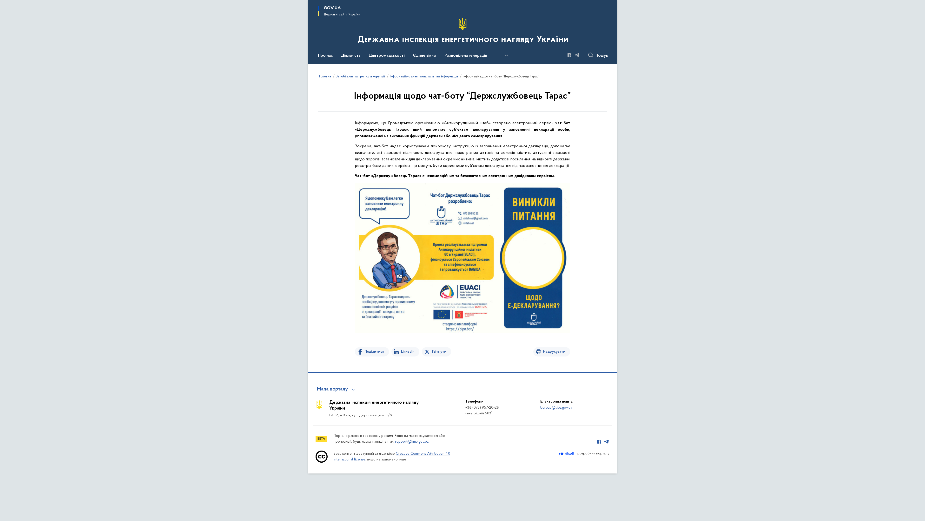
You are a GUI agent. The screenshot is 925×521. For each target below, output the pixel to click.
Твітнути (438, 352)
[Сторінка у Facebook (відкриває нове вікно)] (569, 55)
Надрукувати (554, 352)
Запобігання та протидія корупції (360, 76)
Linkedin (408, 352)
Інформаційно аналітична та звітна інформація (424, 76)
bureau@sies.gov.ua (556, 408)
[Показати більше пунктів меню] (506, 55)
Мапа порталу (332, 389)
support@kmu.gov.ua (412, 442)
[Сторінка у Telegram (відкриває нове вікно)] (577, 55)
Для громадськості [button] (387, 56)
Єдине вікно (424, 56)
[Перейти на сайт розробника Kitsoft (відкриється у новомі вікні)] (567, 453)
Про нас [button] (325, 56)
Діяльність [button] (351, 56)
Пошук (601, 56)
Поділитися (374, 352)
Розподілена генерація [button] (465, 56)
